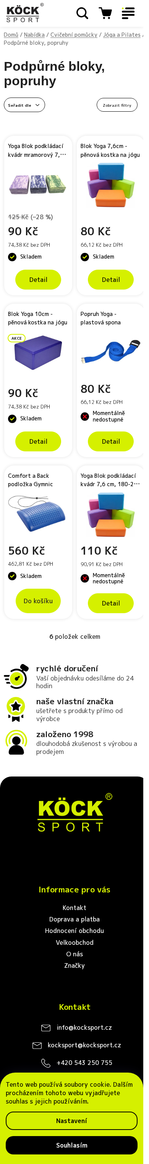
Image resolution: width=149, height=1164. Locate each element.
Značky (74, 965)
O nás (74, 954)
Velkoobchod (75, 942)
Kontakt (74, 908)
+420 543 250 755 (84, 1062)
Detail (38, 279)
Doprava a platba (74, 919)
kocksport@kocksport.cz (84, 1045)
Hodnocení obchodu (74, 930)
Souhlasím (71, 1145)
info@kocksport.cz (84, 1027)
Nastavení (71, 1121)
